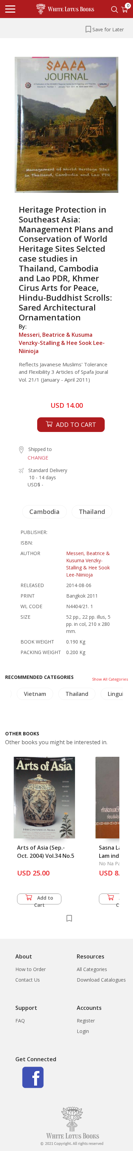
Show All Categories (110, 679)
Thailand (92, 511)
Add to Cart (44, 899)
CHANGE (38, 457)
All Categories (92, 969)
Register (86, 1020)
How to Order (30, 969)
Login (83, 1031)
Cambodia (44, 511)
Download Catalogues (101, 980)
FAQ (20, 1020)
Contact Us (27, 980)
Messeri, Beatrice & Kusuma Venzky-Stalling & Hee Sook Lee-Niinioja (62, 343)
